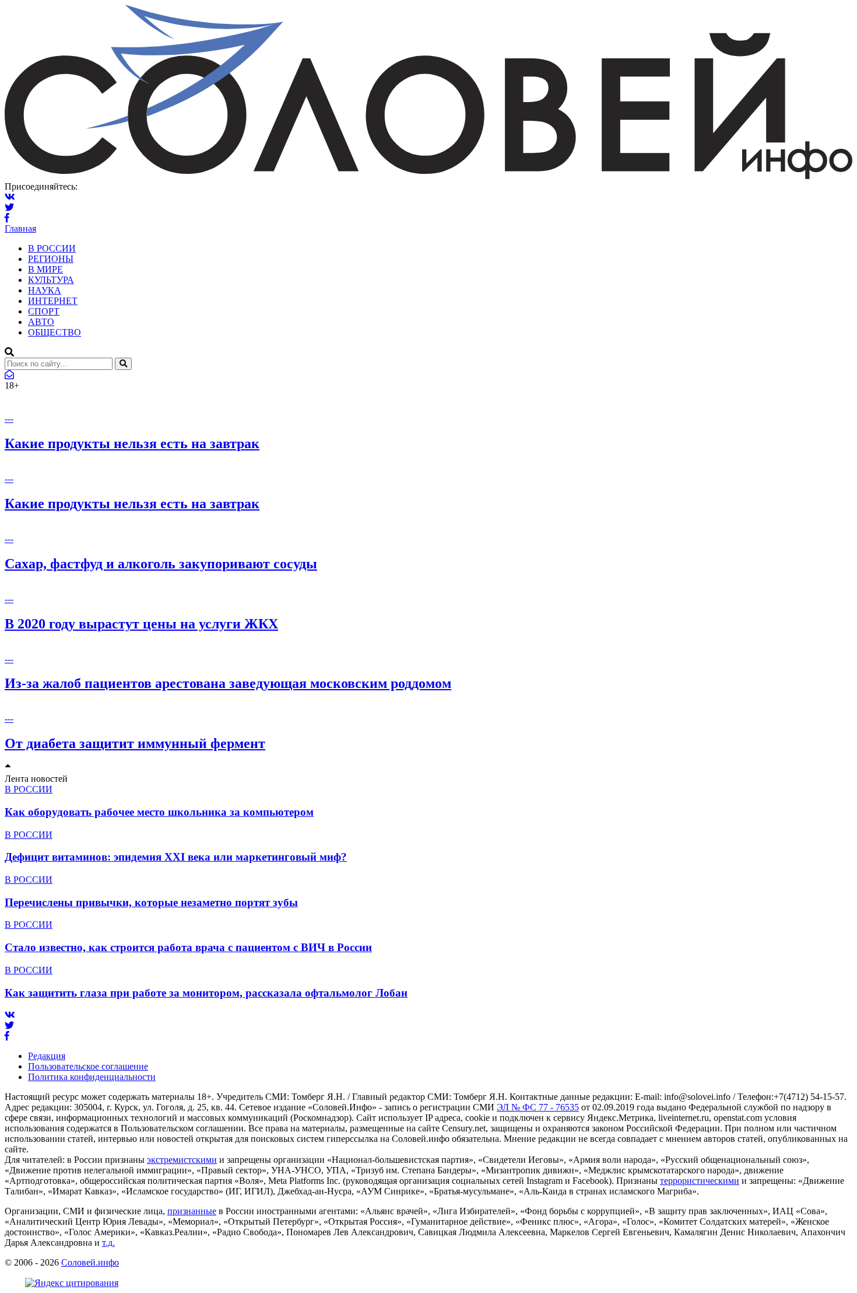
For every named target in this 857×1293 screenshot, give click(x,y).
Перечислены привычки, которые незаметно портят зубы (151, 902)
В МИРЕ (45, 269)
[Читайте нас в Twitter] (9, 207)
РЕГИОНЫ (50, 259)
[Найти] (123, 364)
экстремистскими (182, 1160)
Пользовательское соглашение (88, 1066)
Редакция (46, 1056)
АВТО (41, 322)
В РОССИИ (52, 248)
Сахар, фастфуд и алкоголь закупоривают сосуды (161, 563)
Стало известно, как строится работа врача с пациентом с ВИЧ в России (188, 947)
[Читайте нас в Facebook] (7, 218)
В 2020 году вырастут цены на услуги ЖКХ (141, 623)
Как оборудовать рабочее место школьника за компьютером (159, 812)
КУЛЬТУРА (51, 280)
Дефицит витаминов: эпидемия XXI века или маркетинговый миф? (176, 857)
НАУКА (44, 290)
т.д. (108, 1242)
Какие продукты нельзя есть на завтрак (132, 443)
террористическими (699, 1181)
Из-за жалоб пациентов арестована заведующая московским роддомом (228, 683)
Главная (20, 228)
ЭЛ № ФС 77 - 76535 (538, 1107)
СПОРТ (43, 311)
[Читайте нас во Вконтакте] (10, 197)
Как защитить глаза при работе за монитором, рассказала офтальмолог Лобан (206, 993)
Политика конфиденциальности (92, 1077)
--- (9, 419)
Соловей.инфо (90, 1262)
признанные (191, 1211)
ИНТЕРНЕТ (53, 301)
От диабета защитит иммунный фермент (135, 743)
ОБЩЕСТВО (54, 332)
